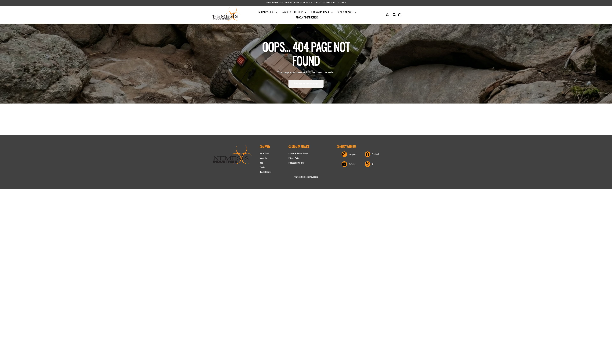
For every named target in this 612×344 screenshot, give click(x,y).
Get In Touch (264, 153)
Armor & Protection (293, 12)
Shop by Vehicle (267, 12)
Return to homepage (306, 83)
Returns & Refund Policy (298, 153)
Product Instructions (307, 17)
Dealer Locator (265, 171)
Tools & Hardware (320, 12)
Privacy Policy (293, 158)
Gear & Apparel (345, 12)
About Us (263, 158)
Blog (261, 162)
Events (262, 167)
